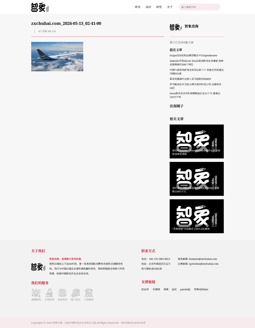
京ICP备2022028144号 (133, 322)
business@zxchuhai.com (203, 259)
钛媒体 (156, 289)
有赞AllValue (201, 289)
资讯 (137, 7)
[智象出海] (40, 7)
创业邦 (145, 289)
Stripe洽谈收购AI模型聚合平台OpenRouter (193, 55)
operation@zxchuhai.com (204, 263)
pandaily (185, 289)
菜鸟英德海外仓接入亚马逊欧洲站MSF (190, 79)
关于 (170, 7)
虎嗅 (166, 289)
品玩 (174, 289)
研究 (159, 7)
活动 (148, 7)
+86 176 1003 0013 (159, 259)
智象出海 (191, 26)
